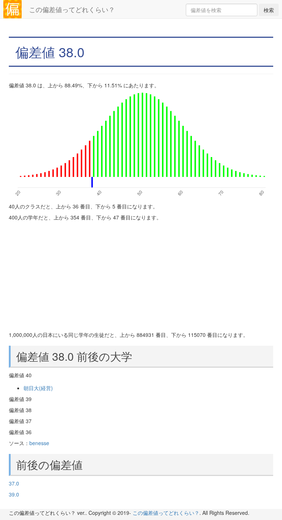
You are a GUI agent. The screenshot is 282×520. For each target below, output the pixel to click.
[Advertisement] (141, 276)
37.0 (14, 483)
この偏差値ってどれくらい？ (72, 9)
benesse (39, 443)
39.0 (14, 494)
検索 (269, 10)
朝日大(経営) (38, 388)
